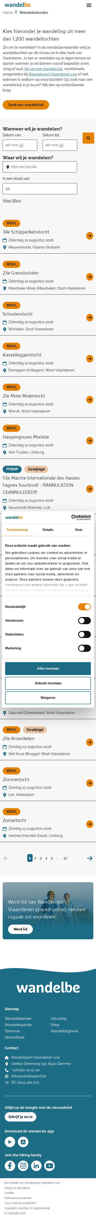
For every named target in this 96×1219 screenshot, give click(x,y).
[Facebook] (10, 1166)
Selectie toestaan (48, 683)
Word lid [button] (20, 929)
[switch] (84, 620)
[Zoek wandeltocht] (88, 138)
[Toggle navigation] (89, 5)
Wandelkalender (18, 1018)
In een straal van (16, 178)
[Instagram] (23, 1166)
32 (65, 858)
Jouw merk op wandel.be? (20, 1203)
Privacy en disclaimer (17, 1188)
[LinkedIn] (36, 1166)
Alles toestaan (48, 668)
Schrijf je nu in (20, 1117)
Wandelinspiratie (18, 1025)
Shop (55, 1025)
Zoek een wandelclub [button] (26, 105)
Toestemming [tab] (17, 530)
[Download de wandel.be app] (10, 1141)
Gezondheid (14, 1037)
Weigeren (48, 698)
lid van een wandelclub (44, 69)
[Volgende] (89, 858)
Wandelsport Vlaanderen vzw (52, 74)
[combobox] (44, 166)
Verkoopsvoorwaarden (18, 1198)
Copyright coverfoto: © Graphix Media (27, 1208)
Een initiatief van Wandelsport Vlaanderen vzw (32, 1182)
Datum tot (51, 135)
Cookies (9, 1192)
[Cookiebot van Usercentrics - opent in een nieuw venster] (71, 517)
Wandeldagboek (64, 1031)
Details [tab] (48, 530)
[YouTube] (49, 1166)
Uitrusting (59, 1018)
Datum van (12, 135)
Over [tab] (79, 530)
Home (8, 12)
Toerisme (12, 1031)
